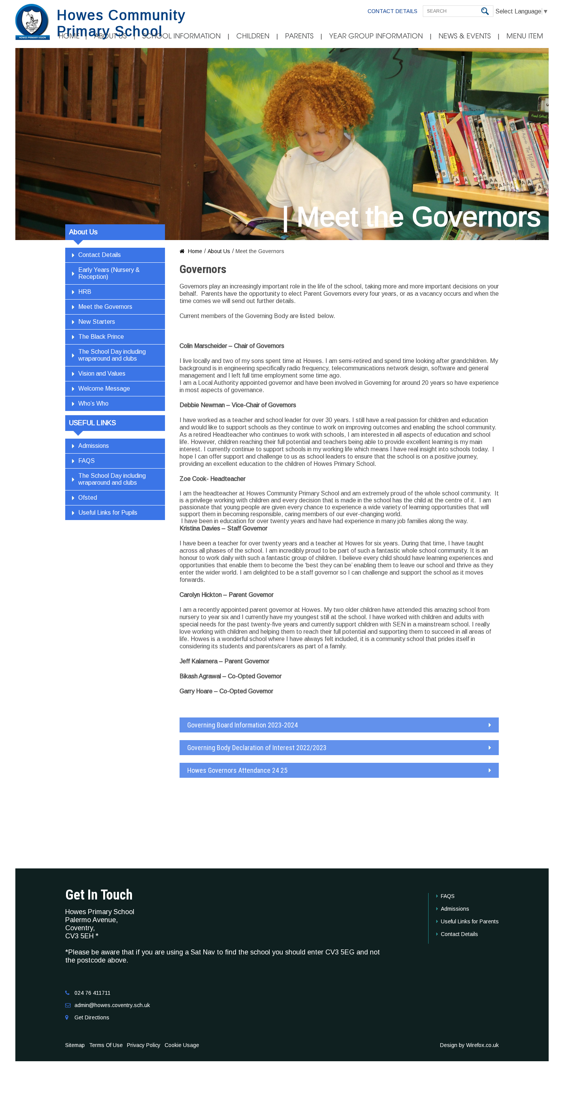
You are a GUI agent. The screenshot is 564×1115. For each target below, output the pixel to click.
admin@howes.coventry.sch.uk (112, 1005)
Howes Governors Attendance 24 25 (237, 770)
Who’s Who (93, 403)
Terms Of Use (106, 1045)
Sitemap (75, 1045)
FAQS (86, 460)
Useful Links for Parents (470, 921)
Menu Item (524, 36)
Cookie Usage (182, 1045)
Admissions (93, 445)
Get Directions (91, 1017)
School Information (181, 36)
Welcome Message (104, 388)
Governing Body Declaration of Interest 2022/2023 (257, 748)
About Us (110, 36)
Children (252, 36)
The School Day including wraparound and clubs (112, 355)
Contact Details (392, 11)
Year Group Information (376, 36)
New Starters (96, 321)
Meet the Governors (105, 306)
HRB (84, 291)
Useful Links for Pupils (107, 512)
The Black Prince (101, 336)
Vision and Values (101, 373)
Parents (299, 36)
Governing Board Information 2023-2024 (242, 725)
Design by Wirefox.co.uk (469, 1045)
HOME (69, 36)
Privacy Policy (143, 1045)
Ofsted (87, 497)
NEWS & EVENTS (465, 36)
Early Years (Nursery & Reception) (109, 273)
